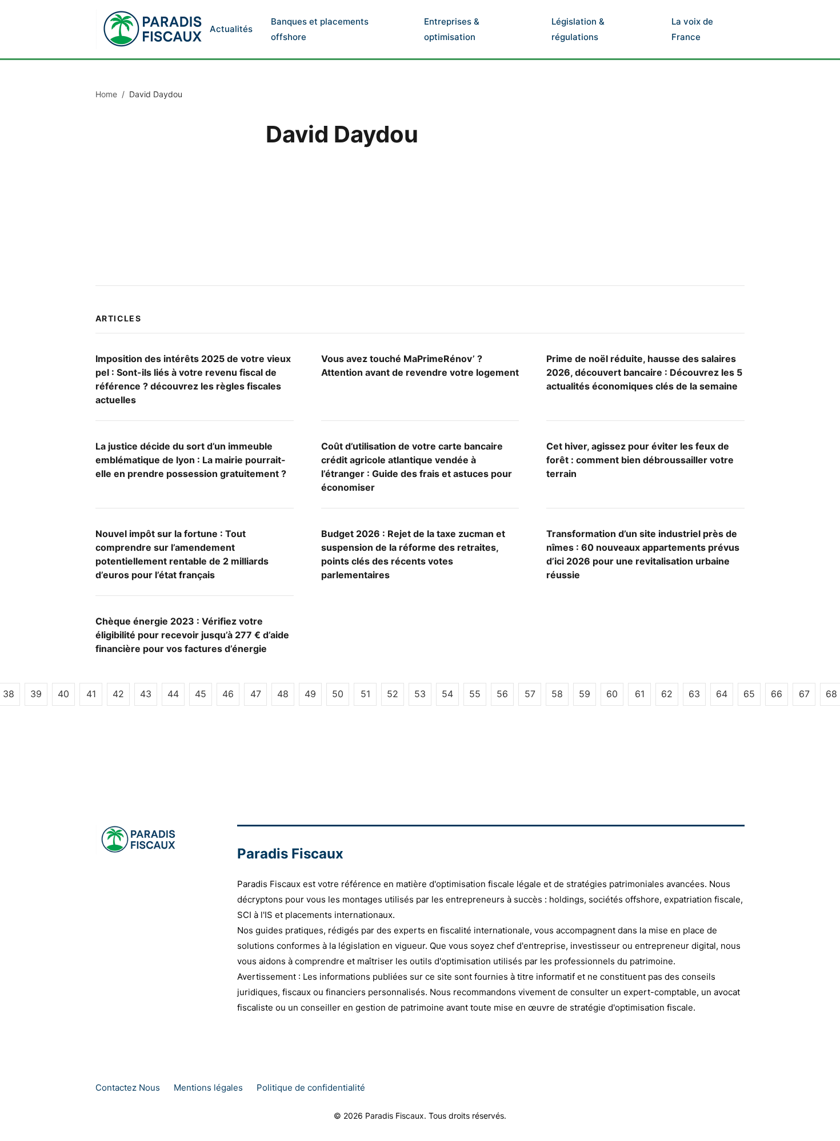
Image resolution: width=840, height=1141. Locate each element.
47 (255, 693)
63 (694, 693)
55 (475, 693)
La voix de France (692, 29)
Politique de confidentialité (311, 1087)
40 (63, 693)
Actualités (231, 28)
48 (283, 693)
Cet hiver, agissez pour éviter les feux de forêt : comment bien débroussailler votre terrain (640, 459)
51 (365, 693)
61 (640, 693)
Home (106, 94)
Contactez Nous (127, 1087)
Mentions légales (208, 1087)
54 (447, 693)
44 (173, 693)
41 (91, 693)
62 (667, 693)
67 (804, 693)
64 (721, 693)
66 (776, 693)
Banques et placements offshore (320, 29)
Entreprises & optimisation (451, 29)
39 (36, 693)
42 (118, 693)
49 (310, 693)
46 (228, 693)
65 (749, 693)
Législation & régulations (578, 29)
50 (337, 693)
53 (420, 693)
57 (530, 693)
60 (612, 693)
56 (502, 693)
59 (584, 693)
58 (557, 693)
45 (200, 693)
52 (392, 693)
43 (145, 693)
